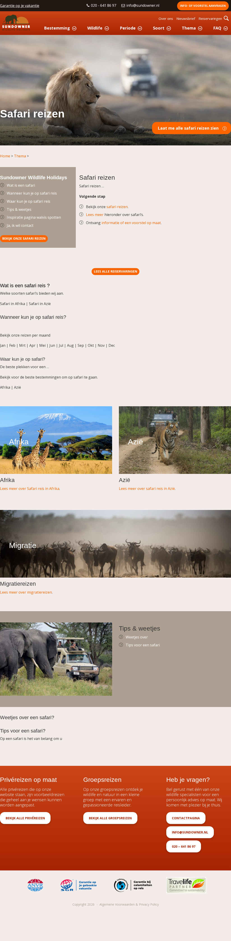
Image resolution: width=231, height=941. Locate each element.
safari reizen (117, 206)
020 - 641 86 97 (104, 5)
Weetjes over (137, 637)
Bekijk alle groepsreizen (110, 818)
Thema (189, 28)
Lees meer (95, 214)
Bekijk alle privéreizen (25, 818)
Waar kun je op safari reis (28, 201)
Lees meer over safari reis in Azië (147, 488)
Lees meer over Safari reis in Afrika (29, 488)
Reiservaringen (210, 18)
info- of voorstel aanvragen (203, 6)
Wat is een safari (21, 185)
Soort (158, 28)
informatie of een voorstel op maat (131, 222)
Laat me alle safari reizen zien (188, 128)
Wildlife (94, 28)
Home (5, 156)
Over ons (166, 18)
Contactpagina (186, 818)
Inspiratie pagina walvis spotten (34, 217)
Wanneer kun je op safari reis (32, 193)
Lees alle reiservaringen (115, 271)
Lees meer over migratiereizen (26, 592)
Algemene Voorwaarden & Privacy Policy (129, 904)
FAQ (217, 28)
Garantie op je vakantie (19, 5)
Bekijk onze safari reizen (24, 238)
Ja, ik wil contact (20, 225)
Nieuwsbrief (185, 18)
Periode (128, 28)
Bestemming (57, 28)
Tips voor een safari (143, 645)
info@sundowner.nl (143, 5)
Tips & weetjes (19, 209)
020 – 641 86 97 (183, 846)
